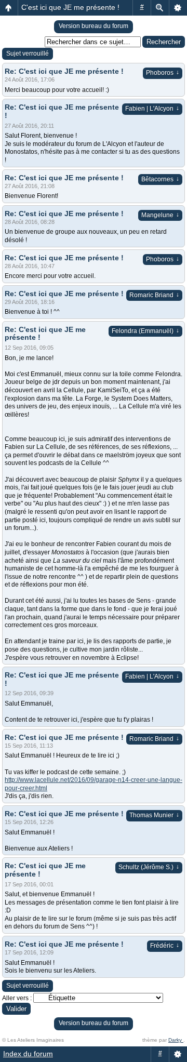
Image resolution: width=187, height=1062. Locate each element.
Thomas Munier (154, 815)
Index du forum (28, 1054)
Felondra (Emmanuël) (145, 331)
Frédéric (164, 945)
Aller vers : (17, 998)
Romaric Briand (154, 295)
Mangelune (160, 215)
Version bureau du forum (93, 26)
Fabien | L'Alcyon (152, 108)
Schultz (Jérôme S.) (148, 867)
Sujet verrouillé (27, 53)
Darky (175, 1040)
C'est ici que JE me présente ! (70, 7)
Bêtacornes (160, 179)
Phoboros (162, 72)
